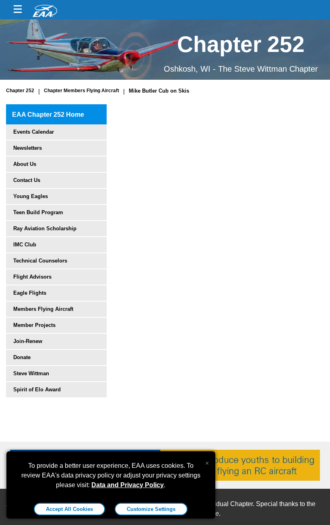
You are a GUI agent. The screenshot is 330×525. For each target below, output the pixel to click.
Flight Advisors (32, 277)
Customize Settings (151, 509)
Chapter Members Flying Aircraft (81, 90)
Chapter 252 (20, 90)
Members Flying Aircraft (43, 309)
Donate (22, 357)
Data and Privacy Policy (127, 485)
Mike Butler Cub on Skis (159, 91)
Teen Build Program (38, 212)
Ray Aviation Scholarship (44, 228)
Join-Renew (27, 341)
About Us (24, 164)
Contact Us (26, 180)
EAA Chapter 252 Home (48, 114)
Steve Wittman (31, 373)
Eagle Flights (29, 293)
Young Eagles (30, 196)
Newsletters (27, 148)
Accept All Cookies (69, 509)
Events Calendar (33, 132)
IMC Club (24, 245)
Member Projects (34, 325)
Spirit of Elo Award (37, 390)
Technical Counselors (40, 261)
